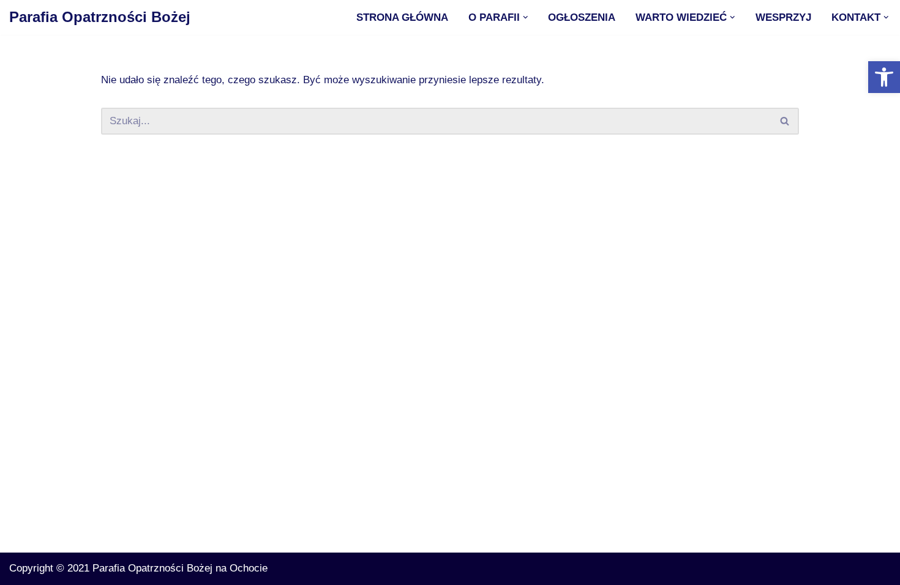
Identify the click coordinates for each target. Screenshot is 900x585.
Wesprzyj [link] (783, 17)
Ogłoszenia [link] (581, 17)
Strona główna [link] (402, 17)
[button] (525, 17)
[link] (884, 77)
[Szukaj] (785, 121)
